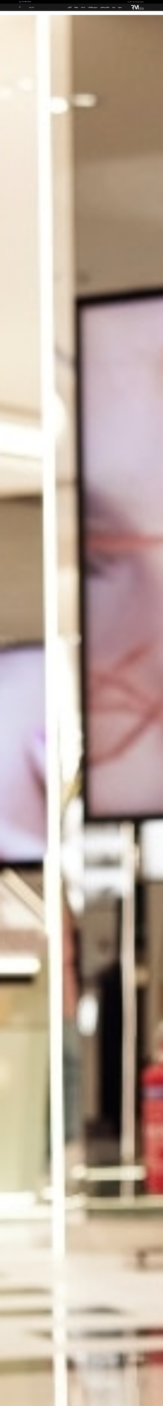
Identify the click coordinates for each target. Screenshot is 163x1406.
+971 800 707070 (26, 1)
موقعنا (76, 7)
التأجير (70, 7)
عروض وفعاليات (92, 7)
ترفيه (113, 7)
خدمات (83, 7)
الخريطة (31, 7)
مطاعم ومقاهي (104, 7)
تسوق (120, 7)
